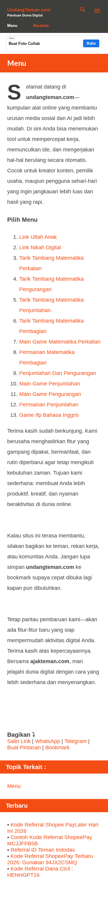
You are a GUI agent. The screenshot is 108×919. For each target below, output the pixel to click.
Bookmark (57, 748)
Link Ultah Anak (38, 237)
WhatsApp (47, 741)
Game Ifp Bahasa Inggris (49, 415)
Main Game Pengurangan (50, 394)
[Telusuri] (82, 10)
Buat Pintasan (24, 748)
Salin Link (19, 741)
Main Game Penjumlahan (49, 384)
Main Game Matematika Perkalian (59, 342)
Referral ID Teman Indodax (42, 850)
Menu (12, 25)
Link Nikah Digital (40, 247)
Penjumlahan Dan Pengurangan (57, 373)
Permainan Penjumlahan (48, 405)
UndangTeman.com (28, 9)
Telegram (75, 741)
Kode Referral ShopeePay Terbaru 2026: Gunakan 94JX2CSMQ (50, 859)
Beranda (41, 25)
